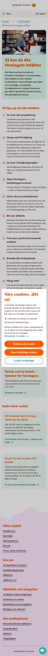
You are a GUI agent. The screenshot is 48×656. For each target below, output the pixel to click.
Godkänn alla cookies (24, 343)
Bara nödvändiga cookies (24, 352)
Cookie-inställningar (24, 360)
